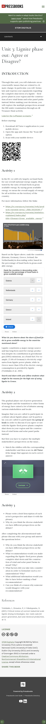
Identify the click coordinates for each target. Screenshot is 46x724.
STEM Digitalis (23, 28)
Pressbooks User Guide (14, 696)
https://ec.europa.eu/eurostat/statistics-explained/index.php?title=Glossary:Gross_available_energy (25, 215)
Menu (43, 7)
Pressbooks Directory (32, 696)
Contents (8, 37)
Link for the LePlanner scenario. (17, 116)
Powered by (23, 691)
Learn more (17, 18)
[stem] (12, 9)
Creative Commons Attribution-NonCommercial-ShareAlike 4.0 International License (21, 659)
